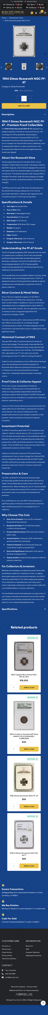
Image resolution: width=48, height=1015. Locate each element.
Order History (7, 952)
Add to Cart (29, 687)
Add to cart (24, 106)
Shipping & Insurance (33, 955)
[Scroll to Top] (43, 1003)
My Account (6, 949)
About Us (29, 946)
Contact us (6, 946)
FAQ (27, 949)
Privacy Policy (7, 955)
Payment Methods (33, 952)
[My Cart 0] (40, 12)
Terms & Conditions (9, 959)
